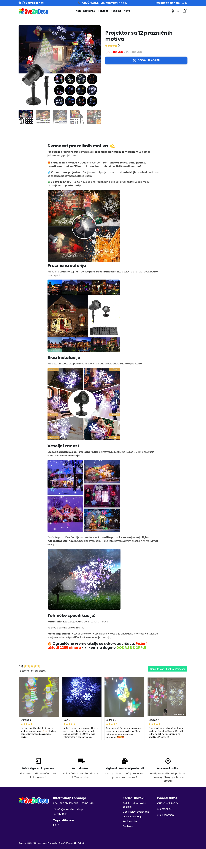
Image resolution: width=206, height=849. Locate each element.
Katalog (116, 11)
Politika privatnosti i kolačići (134, 805)
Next (97, 66)
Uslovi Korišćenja (132, 816)
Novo (127, 11)
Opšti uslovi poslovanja (136, 811)
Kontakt (103, 11)
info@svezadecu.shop (68, 809)
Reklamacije (130, 821)
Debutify (81, 843)
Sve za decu (41, 843)
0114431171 (61, 814)
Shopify (62, 843)
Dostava (128, 826)
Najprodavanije (85, 11)
